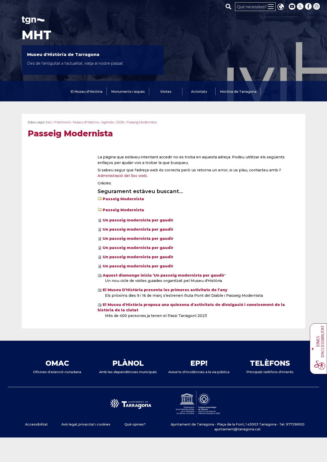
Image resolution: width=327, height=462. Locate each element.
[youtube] (292, 6)
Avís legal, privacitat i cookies (85, 424)
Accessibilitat (36, 424)
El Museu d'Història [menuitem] (86, 91)
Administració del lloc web (122, 175)
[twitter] (301, 6)
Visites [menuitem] (165, 91)
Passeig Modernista (123, 199)
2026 (120, 122)
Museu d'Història (86, 122)
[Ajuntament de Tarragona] (33, 21)
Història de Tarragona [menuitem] (238, 91)
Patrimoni (62, 122)
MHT (36, 35)
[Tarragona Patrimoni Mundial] (198, 414)
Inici (49, 122)
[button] (280, 7)
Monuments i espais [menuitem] (128, 91)
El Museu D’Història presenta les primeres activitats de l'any (165, 290)
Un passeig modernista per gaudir (138, 220)
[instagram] (317, 6)
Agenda (107, 122)
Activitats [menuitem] (199, 91)
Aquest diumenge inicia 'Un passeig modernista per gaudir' (164, 275)
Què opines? (135, 424)
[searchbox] (228, 6)
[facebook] (309, 6)
